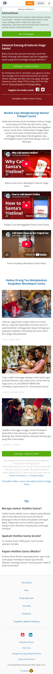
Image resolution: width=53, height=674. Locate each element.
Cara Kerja (26, 582)
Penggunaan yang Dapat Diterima (26, 653)
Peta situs (26, 648)
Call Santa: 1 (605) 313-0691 (26, 66)
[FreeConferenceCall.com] (4, 3)
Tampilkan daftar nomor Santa (26, 98)
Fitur (26, 590)
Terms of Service (16, 84)
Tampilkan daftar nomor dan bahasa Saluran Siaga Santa (26, 483)
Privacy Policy (34, 84)
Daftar (30, 3)
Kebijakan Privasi (26, 642)
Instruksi (26, 605)
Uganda (25, 671)
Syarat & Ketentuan (26, 659)
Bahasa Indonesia (26, 9)
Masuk (40, 3)
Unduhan (26, 613)
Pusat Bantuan (26, 598)
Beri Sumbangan (26, 34)
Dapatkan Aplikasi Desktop (26, 621)
